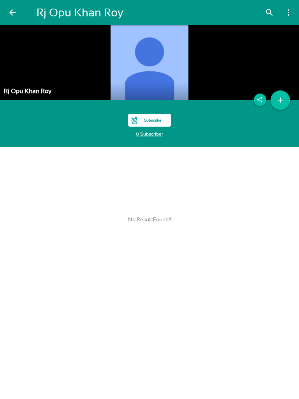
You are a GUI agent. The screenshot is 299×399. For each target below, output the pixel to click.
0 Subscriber (149, 134)
